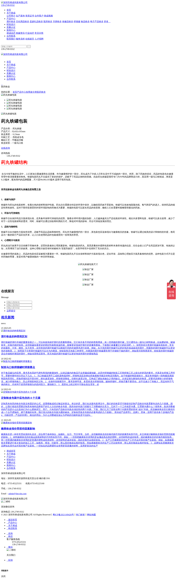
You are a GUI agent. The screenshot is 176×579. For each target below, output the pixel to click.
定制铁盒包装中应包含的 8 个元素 (20, 397)
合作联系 (11, 36)
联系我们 (11, 39)
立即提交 (11, 311)
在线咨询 (5, 148)
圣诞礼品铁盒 (36, 21)
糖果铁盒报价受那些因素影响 (18, 428)
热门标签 (80, 514)
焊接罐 (77, 21)
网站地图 (91, 514)
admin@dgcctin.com (17, 493)
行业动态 (29, 33)
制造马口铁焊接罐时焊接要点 (18, 367)
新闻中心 (11, 30)
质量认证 (11, 27)
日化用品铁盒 (22, 21)
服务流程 (20, 39)
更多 (107, 21)
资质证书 (29, 16)
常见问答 (39, 33)
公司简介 (11, 16)
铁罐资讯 (20, 33)
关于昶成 (11, 13)
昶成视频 (48, 16)
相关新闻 (7, 317)
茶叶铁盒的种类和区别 (14, 336)
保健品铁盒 (67, 21)
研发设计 (11, 24)
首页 (9, 10)
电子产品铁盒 (96, 21)
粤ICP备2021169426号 (63, 514)
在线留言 (29, 39)
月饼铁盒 (57, 21)
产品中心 (11, 18)
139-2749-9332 (8, 5)
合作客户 (39, 16)
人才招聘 (39, 39)
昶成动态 (11, 33)
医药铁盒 (47, 21)
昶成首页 (11, 451)
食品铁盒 (85, 21)
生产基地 (20, 16)
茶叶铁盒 (11, 21)
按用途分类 (31, 92)
